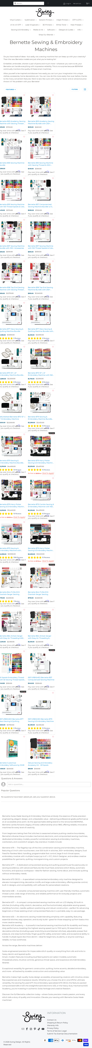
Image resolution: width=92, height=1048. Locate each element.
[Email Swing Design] (23, 1029)
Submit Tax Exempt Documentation (62, 1034)
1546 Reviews (18, 557)
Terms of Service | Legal (57, 1031)
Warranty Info (52, 1025)
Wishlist (77, 3)
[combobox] (28, 3)
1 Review (16, 601)
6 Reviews (17, 338)
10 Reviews (46, 426)
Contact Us (51, 1020)
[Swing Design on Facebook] (27, 1029)
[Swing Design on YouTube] (43, 1029)
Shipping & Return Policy (57, 1023)
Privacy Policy (53, 1028)
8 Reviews (17, 382)
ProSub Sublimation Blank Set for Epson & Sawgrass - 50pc (56, 1043)
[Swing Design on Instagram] (31, 1029)
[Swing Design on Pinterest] (35, 1029)
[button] (48, 3)
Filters (75, 89)
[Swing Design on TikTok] (39, 1029)
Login (68, 3)
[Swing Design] (45, 12)
